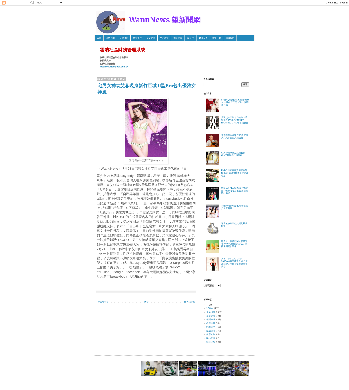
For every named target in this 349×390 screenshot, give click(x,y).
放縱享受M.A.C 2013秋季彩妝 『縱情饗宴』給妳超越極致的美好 (234, 191)
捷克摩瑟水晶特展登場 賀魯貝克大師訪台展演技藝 (234, 136)
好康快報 (210, 323)
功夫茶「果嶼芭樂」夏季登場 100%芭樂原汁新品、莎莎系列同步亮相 (234, 244)
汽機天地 (110, 38)
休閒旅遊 (177, 38)
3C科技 (190, 38)
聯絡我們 (230, 38)
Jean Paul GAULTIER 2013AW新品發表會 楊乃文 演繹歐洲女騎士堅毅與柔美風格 (234, 262)
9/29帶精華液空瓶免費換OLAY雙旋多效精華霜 (233, 154)
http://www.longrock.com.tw (114, 66)
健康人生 (203, 38)
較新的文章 (103, 302)
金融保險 (123, 38)
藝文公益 (216, 38)
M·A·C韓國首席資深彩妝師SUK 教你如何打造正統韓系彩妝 (234, 173)
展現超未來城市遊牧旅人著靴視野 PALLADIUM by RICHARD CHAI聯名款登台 (234, 120)
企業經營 (150, 38)
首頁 (99, 38)
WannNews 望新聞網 (165, 19)
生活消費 (164, 38)
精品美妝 (137, 38)
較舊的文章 (189, 302)
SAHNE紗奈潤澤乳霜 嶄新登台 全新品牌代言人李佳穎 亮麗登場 (235, 102)
